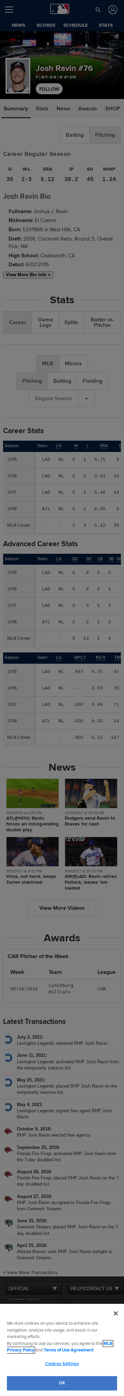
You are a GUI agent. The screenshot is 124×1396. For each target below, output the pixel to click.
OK (62, 1383)
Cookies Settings (62, 1364)
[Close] (115, 1313)
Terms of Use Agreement (68, 1350)
